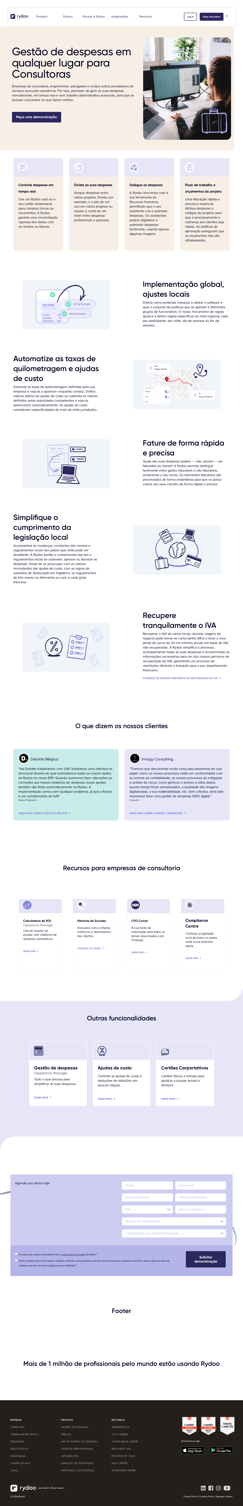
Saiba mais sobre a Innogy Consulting (155, 813)
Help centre (120, 1463)
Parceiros (17, 1441)
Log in (190, 16)
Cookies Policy (206, 1496)
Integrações (119, 16)
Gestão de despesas (74, 1427)
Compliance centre (125, 1441)
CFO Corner (120, 1434)
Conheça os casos (89, 948)
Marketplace (120, 1427)
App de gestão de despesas (79, 1441)
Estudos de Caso (123, 1456)
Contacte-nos (20, 1463)
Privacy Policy (190, 1496)
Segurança (18, 1456)
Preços (68, 16)
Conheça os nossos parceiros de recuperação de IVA (180, 678)
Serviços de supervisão (77, 1463)
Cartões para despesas (77, 1449)
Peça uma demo (211, 16)
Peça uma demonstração (36, 117)
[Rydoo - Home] (19, 16)
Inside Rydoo (19, 1449)
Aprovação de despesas (78, 1470)
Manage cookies (224, 1496)
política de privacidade (73, 1254)
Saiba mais (29, 951)
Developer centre (124, 1470)
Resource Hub (121, 1449)
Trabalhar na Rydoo (24, 1434)
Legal (14, 1470)
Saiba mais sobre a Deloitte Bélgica (42, 813)
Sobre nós (17, 1427)
